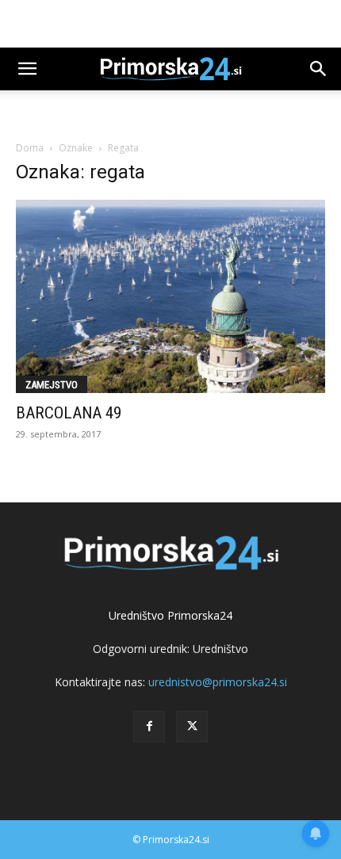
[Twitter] (192, 727)
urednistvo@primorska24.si (217, 681)
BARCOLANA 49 (68, 412)
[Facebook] (149, 727)
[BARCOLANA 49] (170, 296)
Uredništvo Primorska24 (170, 615)
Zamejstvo (51, 385)
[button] (27, 69)
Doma (30, 148)
